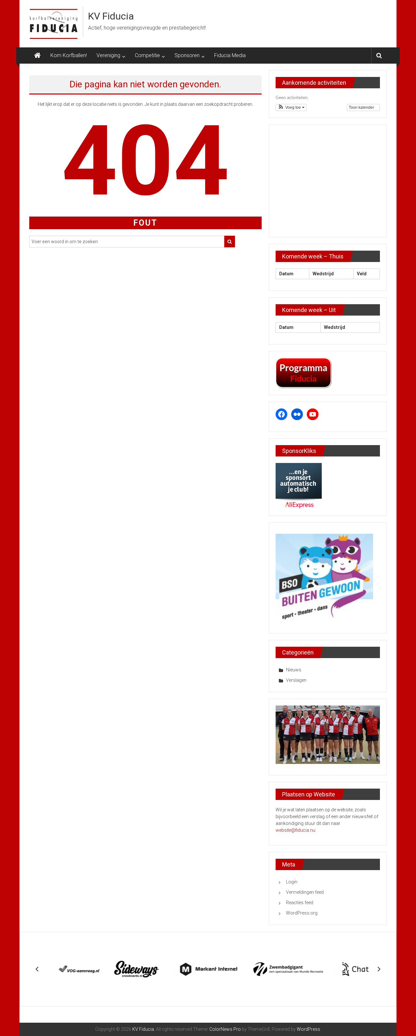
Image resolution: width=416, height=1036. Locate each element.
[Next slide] (378, 969)
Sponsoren (187, 55)
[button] (291, 107)
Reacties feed (299, 902)
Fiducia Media (230, 55)
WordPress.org (302, 913)
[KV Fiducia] (37, 55)
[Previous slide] (37, 969)
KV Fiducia (111, 16)
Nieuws (293, 669)
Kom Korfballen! (68, 55)
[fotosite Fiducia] (328, 734)
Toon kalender (362, 107)
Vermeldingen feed (305, 892)
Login (291, 881)
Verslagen (296, 680)
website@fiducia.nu (295, 830)
